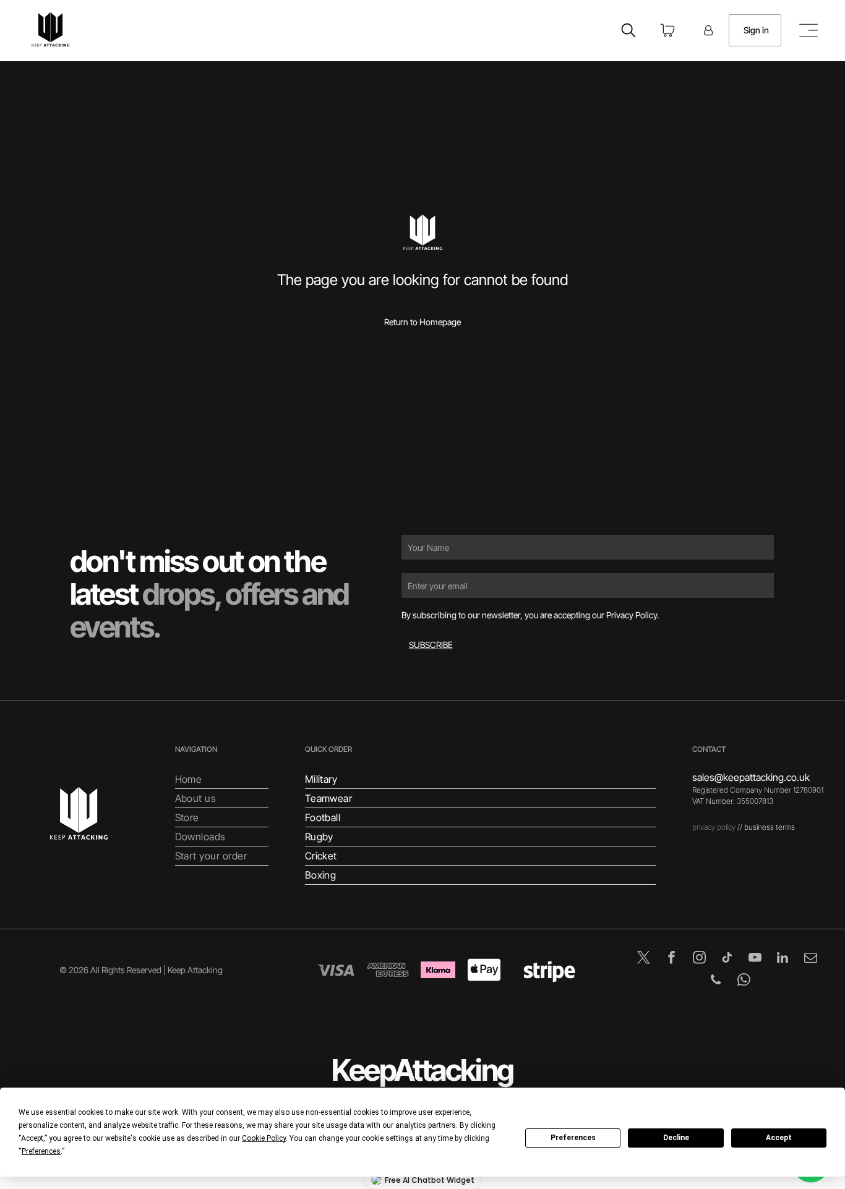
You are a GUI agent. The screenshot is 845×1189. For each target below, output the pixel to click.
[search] (628, 31)
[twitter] (643, 959)
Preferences (573, 1137)
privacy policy (714, 827)
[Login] (708, 30)
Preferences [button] (41, 1151)
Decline (676, 1137)
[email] (810, 959)
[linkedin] (782, 959)
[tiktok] (727, 959)
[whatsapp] (743, 981)
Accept (779, 1137)
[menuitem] (221, 779)
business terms (769, 827)
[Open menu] (808, 30)
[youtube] (755, 959)
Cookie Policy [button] (264, 1138)
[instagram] (699, 959)
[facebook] (671, 959)
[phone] (716, 981)
